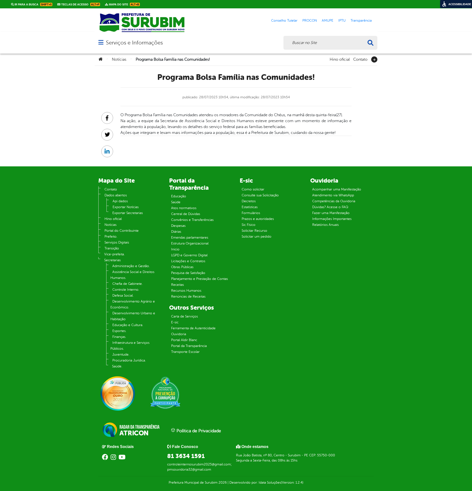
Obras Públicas (182, 267)
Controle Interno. (125, 289)
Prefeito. (110, 236)
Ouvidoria (178, 334)
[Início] (101, 59)
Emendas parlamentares (189, 237)
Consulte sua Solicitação (260, 195)
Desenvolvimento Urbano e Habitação (132, 316)
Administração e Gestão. (131, 266)
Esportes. (119, 331)
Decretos (249, 201)
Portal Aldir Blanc (184, 340)
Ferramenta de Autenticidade (193, 328)
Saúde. (117, 366)
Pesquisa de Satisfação (188, 273)
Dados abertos (115, 195)
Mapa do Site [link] (123, 4)
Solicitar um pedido (256, 236)
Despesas (178, 226)
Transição (111, 248)
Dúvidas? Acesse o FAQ (330, 207)
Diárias (176, 231)
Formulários (251, 213)
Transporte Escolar (185, 352)
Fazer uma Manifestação (331, 213)
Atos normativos (183, 208)
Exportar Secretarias (127, 213)
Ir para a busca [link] (33, 4)
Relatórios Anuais (325, 225)
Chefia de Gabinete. (127, 284)
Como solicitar (253, 189)
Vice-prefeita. (114, 254)
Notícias (119, 59)
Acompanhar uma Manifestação (336, 189)
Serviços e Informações (134, 43)
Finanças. (119, 337)
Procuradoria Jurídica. (129, 360)
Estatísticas (250, 207)
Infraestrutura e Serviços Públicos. (129, 345)
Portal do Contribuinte (121, 230)
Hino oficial (340, 59)
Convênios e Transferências (192, 220)
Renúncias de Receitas (188, 296)
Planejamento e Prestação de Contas (199, 279)
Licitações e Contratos (188, 261)
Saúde (175, 202)
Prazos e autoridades (258, 219)
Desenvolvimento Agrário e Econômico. (132, 304)
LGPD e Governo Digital (189, 255)
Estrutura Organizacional (189, 243)
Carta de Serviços (184, 316)
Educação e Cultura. (127, 325)
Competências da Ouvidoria (333, 201)
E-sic (174, 322)
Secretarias (112, 260)
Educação (178, 196)
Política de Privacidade (198, 430)
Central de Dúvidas (185, 214)
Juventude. (120, 354)
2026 (222, 482)
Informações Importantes (332, 219)
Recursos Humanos (186, 290)
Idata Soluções (270, 482)
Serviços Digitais (116, 242)
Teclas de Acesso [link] (79, 4)
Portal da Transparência (189, 346)
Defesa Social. (122, 295)
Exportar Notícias (126, 207)
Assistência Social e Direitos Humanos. (132, 275)
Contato (360, 59)
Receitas (177, 285)
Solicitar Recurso (254, 230)
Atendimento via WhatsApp (333, 195)
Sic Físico (248, 225)
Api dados (120, 201)
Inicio (175, 249)
